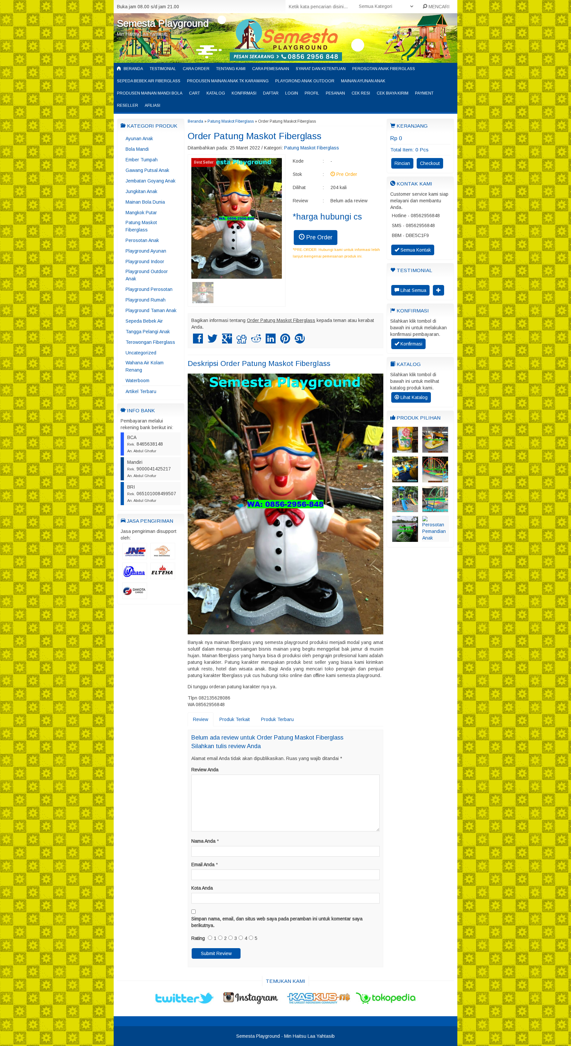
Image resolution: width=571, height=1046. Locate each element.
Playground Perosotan (149, 289)
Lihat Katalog (413, 397)
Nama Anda (203, 841)
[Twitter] (212, 341)
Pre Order (318, 237)
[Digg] (241, 341)
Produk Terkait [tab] (234, 719)
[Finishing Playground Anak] (405, 509)
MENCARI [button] (438, 6)
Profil (312, 93)
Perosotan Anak (142, 240)
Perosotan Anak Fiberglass (383, 68)
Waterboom (137, 380)
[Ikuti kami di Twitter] (185, 1001)
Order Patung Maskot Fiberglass (255, 136)
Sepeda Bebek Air (144, 321)
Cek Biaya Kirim (392, 93)
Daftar (271, 93)
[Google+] (227, 341)
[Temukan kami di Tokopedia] (386, 1001)
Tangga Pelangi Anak (148, 331)
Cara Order (196, 68)
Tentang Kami (231, 68)
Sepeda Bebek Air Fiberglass (148, 81)
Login (291, 93)
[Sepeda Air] (405, 479)
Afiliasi (152, 105)
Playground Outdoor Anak (147, 275)
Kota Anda (202, 888)
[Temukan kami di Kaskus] (319, 1001)
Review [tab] (200, 719)
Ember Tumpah (142, 159)
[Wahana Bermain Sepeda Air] (435, 449)
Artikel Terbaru (141, 391)
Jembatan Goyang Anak (150, 180)
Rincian (402, 163)
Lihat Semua (412, 290)
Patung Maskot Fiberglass (141, 226)
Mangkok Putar (141, 212)
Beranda (133, 68)
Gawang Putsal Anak (147, 170)
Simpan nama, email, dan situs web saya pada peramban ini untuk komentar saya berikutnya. (276, 922)
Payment (424, 93)
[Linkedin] (270, 341)
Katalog (216, 93)
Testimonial (163, 68)
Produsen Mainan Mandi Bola (149, 93)
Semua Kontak (415, 250)
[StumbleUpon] (299, 341)
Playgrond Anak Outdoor (304, 81)
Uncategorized (141, 352)
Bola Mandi (137, 149)
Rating (198, 938)
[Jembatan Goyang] (435, 479)
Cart (194, 93)
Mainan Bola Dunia (145, 202)
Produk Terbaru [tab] (277, 719)
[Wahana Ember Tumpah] (405, 449)
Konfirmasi (244, 93)
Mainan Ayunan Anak (363, 81)
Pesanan (335, 93)
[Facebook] (198, 341)
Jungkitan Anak (141, 191)
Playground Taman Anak (151, 310)
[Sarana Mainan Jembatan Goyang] (435, 509)
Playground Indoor (145, 261)
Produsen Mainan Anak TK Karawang (228, 81)
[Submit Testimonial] (438, 290)
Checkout (430, 163)
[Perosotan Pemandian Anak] (435, 538)
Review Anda (204, 769)
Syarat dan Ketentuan (321, 68)
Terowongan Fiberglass (150, 342)
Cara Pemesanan (270, 68)
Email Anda (202, 864)
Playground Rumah (146, 299)
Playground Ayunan (146, 251)
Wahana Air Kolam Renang (145, 366)
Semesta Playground (163, 23)
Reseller (127, 105)
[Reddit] (256, 341)
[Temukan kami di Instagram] (252, 1001)
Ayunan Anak (139, 138)
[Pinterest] (285, 341)
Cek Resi (361, 93)
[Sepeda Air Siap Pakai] (405, 539)
